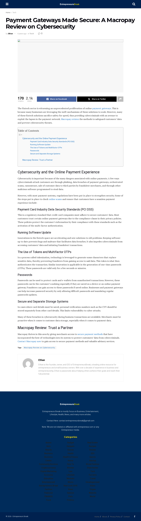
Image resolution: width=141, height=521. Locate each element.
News (70, 489)
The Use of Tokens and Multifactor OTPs (46, 148)
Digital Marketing (48, 471)
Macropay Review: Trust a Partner (37, 160)
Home (8, 13)
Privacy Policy (115, 517)
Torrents (93, 475)
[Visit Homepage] (70, 4)
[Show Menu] (7, 4)
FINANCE (48, 496)
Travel (93, 478)
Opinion (70, 493)
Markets (70, 478)
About (104, 517)
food (48, 500)
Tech (14, 13)
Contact (127, 517)
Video (92, 486)
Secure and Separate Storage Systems (45, 154)
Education (48, 478)
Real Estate (92, 443)
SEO (92, 453)
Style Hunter (92, 468)
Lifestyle (70, 475)
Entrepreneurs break (48, 486)
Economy (48, 475)
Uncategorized (92, 482)
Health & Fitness (70, 457)
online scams (55, 199)
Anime (48, 443)
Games (70, 450)
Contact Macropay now (29, 341)
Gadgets (70, 446)
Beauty (48, 450)
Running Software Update (40, 145)
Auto (48, 446)
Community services (48, 464)
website (92, 493)
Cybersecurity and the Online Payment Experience (44, 138)
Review (92, 450)
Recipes (92, 446)
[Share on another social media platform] (120, 99)
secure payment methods (90, 334)
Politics (70, 500)
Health (71, 453)
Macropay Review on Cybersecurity (39, 348)
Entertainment (48, 482)
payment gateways (101, 108)
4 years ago (22, 34)
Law (70, 471)
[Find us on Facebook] (134, 516)
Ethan (10, 34)
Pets (70, 496)
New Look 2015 (70, 486)
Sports (93, 457)
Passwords (34, 151)
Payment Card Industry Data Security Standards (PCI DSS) (52, 141)
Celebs (48, 460)
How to (70, 464)
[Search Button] (133, 4)
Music (70, 482)
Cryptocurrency (48, 468)
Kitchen (70, 468)
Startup (92, 460)
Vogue (93, 489)
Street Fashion (92, 464)
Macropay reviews (70, 119)
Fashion (48, 489)
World (92, 496)
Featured (48, 493)
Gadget (70, 443)
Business (48, 453)
